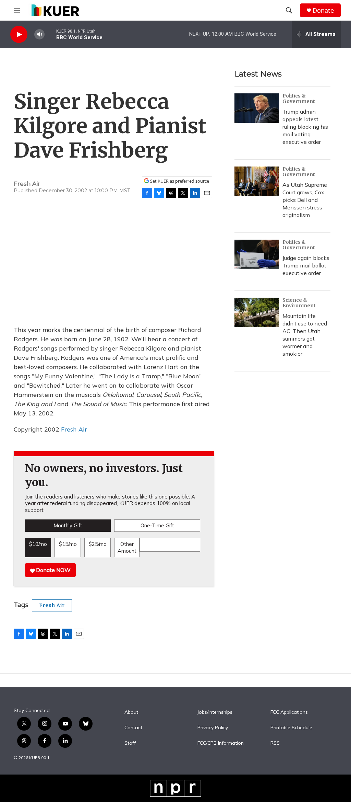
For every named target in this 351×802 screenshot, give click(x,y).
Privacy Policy (212, 728)
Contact (133, 728)
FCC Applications (289, 712)
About (131, 712)
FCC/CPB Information (220, 743)
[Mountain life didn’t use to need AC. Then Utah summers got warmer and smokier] (256, 312)
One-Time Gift (157, 525)
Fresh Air (74, 429)
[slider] (50, 34)
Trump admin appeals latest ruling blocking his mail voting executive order (305, 126)
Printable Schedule (291, 728)
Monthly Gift (67, 525)
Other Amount (127, 547)
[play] (18, 34)
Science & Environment (299, 303)
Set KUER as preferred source (179, 181)
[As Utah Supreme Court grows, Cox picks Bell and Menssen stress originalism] (256, 181)
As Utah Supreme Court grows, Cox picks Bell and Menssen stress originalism (304, 199)
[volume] (39, 34)
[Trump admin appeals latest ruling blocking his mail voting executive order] (256, 108)
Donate (323, 10)
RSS (275, 743)
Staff (130, 743)
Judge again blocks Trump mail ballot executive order (305, 265)
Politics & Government (298, 98)
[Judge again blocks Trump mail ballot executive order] (256, 254)
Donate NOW (53, 569)
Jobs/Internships (214, 712)
